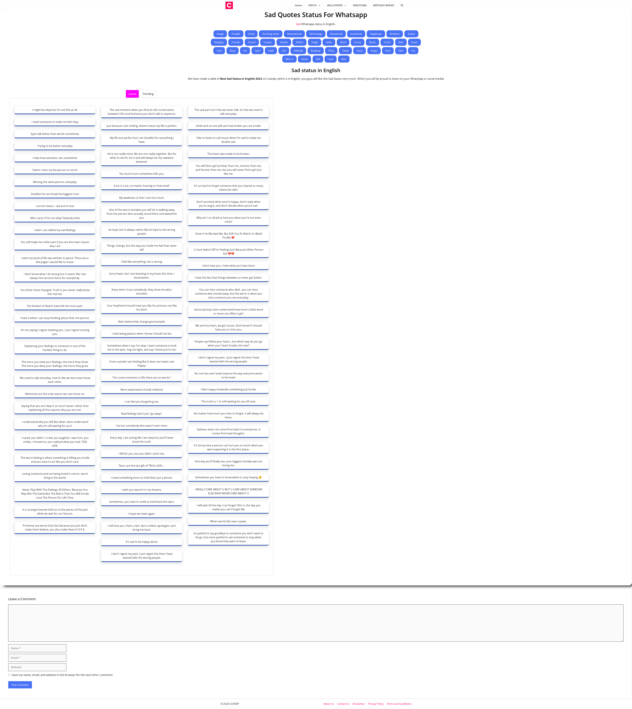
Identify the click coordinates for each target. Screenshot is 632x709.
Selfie (329, 42)
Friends (236, 42)
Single (314, 42)
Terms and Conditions (399, 703)
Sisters (411, 33)
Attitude (298, 50)
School (252, 42)
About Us (328, 703)
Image (220, 33)
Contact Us (343, 703)
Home (298, 5)
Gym (257, 50)
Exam (414, 42)
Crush (387, 42)
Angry (374, 50)
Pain (400, 50)
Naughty (219, 42)
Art (245, 50)
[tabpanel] (141, 336)
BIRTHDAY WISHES (383, 5)
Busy (232, 50)
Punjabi (236, 33)
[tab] (132, 94)
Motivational (294, 33)
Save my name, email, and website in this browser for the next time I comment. (62, 675)
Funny (357, 42)
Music (372, 42)
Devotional (336, 33)
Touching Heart (270, 33)
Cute (219, 50)
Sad (298, 24)
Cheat (345, 50)
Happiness (376, 33)
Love (330, 59)
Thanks (284, 42)
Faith (271, 50)
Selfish (299, 42)
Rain (400, 42)
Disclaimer (359, 703)
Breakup (315, 50)
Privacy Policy (376, 703)
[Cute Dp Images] (229, 5)
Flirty (331, 50)
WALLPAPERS (334, 5)
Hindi (251, 33)
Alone (304, 59)
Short (343, 42)
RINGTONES (360, 5)
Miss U (289, 59)
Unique (267, 42)
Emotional (356, 33)
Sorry (359, 50)
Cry (413, 50)
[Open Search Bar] (402, 5)
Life (284, 50)
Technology (315, 33)
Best (343, 59)
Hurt (387, 50)
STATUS (312, 5)
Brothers (395, 33)
